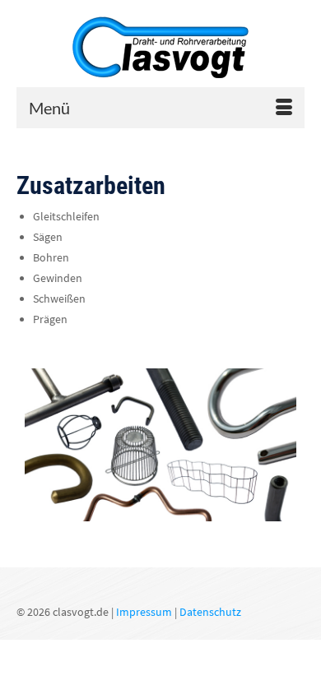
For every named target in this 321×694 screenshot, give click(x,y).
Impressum (144, 611)
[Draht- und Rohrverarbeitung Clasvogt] (160, 53)
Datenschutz (210, 611)
